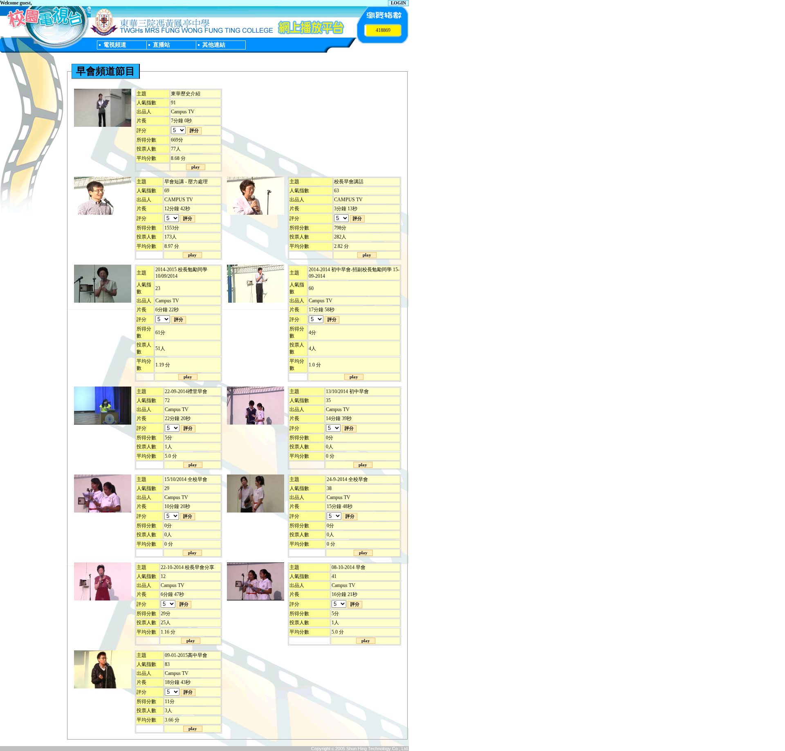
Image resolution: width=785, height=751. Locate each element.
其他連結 (213, 44)
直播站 (161, 44)
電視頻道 (114, 44)
